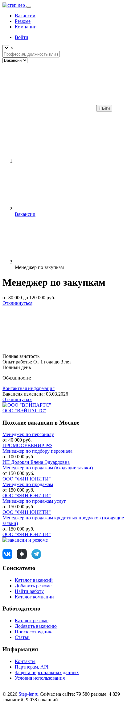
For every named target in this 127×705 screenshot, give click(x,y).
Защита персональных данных (47, 672)
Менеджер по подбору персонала (37, 451)
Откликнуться (17, 303)
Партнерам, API (31, 666)
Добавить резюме (33, 585)
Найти (104, 108)
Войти (21, 37)
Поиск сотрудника (34, 631)
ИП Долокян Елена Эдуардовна (36, 462)
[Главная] (61, 161)
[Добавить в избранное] (48, 350)
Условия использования (40, 678)
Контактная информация (28, 388)
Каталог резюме (31, 620)
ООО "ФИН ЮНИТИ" (26, 478)
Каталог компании (34, 596)
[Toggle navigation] (28, 7)
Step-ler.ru (28, 694)
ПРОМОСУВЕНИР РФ (27, 445)
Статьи (22, 637)
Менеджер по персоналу (28, 434)
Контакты (25, 661)
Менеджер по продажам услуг (34, 501)
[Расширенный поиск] (48, 108)
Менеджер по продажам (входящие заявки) (47, 467)
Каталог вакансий (34, 580)
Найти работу (29, 591)
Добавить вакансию (36, 626)
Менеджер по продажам (27, 484)
